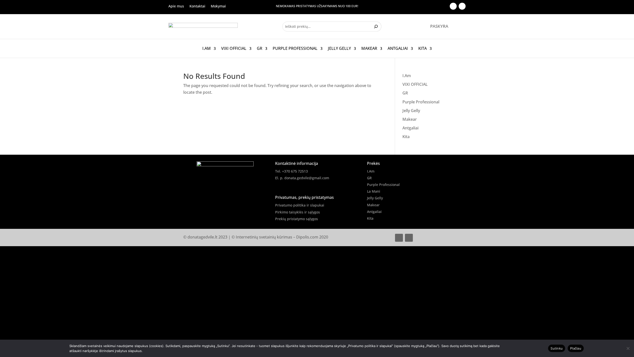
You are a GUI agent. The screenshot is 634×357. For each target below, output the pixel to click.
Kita (422, 48)
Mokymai (218, 6)
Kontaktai (197, 6)
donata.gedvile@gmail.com (306, 178)
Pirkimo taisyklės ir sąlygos (297, 212)
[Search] (376, 26)
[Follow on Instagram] (462, 6)
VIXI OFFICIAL (233, 48)
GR (259, 48)
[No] (627, 348)
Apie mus (176, 6)
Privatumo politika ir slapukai (299, 205)
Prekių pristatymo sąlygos (296, 218)
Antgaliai (398, 48)
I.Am (206, 48)
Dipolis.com (307, 237)
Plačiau (575, 348)
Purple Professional (295, 48)
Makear (369, 48)
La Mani (373, 191)
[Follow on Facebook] (453, 6)
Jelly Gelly (339, 48)
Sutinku (557, 348)
